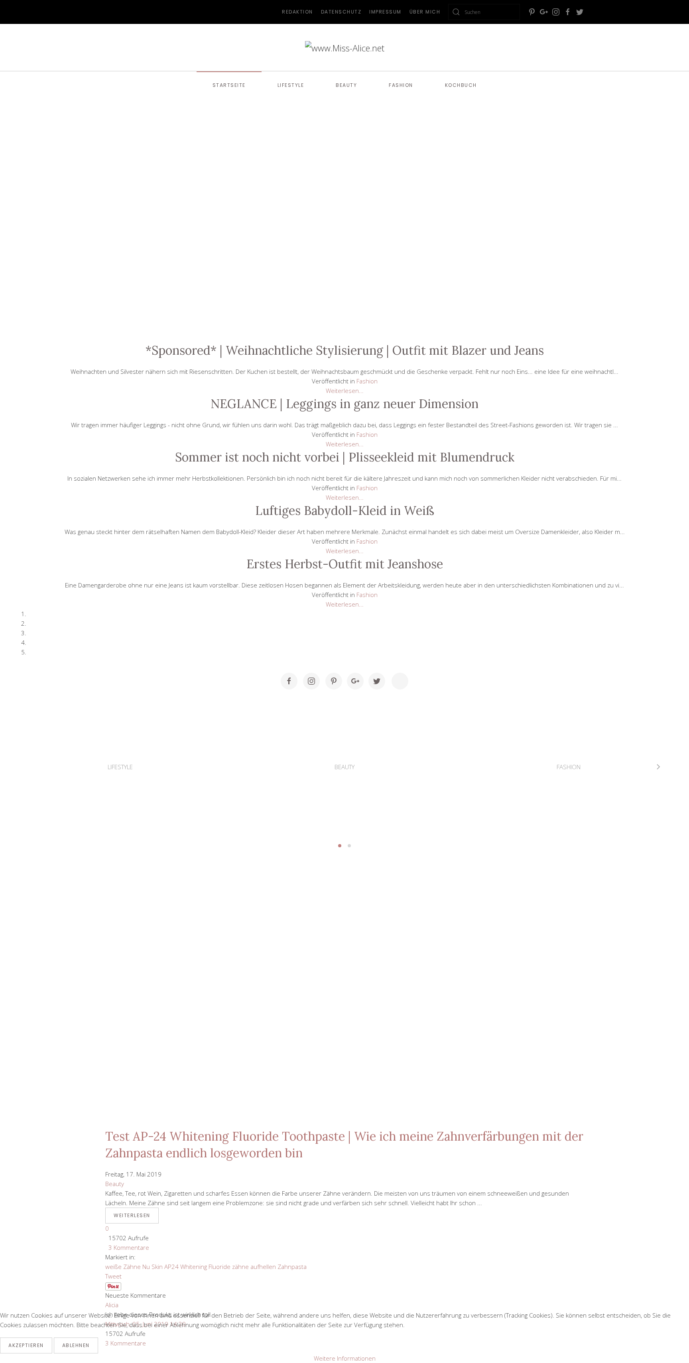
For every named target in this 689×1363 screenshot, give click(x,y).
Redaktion (297, 11)
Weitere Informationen (345, 1358)
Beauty (346, 85)
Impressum (385, 11)
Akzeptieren (26, 1345)
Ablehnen (76, 1345)
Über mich (425, 11)
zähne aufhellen (254, 1267)
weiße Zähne (123, 1267)
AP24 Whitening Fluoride (197, 1267)
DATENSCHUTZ (341, 11)
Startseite (229, 85)
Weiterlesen (132, 1215)
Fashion (401, 85)
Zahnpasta (292, 1267)
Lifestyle (291, 85)
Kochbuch (461, 85)
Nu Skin (152, 1267)
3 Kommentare (127, 1247)
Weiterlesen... (345, 391)
